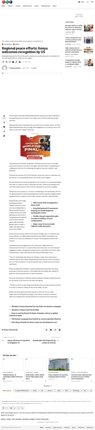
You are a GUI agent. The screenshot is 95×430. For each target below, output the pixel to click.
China (66, 390)
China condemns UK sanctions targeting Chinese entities (58, 376)
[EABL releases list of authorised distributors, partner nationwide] (88, 50)
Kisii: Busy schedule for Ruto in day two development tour (34, 322)
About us (3, 419)
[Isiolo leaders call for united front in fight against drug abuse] (36, 364)
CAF (42, 390)
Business (67, 54)
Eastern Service (75, 413)
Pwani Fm (28, 413)
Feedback (32, 419)
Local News (8, 44)
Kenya (35, 390)
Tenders (9, 419)
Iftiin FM (90, 413)
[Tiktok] (15, 408)
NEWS (17, 44)
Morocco (50, 390)
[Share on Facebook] (3, 61)
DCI (85, 390)
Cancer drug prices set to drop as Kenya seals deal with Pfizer (73, 40)
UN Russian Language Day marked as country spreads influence (36, 319)
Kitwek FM (59, 413)
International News (8, 372)
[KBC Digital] (7, 2)
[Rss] (22, 408)
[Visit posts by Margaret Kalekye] (4, 68)
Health (36, 372)
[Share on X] (6, 61)
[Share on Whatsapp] (9, 61)
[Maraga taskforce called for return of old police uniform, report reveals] (88, 28)
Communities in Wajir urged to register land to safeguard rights (73, 62)
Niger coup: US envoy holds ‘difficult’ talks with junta (43, 225)
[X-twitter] (7, 408)
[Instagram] (18, 408)
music (59, 390)
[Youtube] (11, 408)
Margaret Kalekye (15, 68)
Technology (76, 390)
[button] (79, 2)
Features (73, 372)
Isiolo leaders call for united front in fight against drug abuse (35, 377)
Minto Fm (35, 413)
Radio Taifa (4, 413)
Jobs (13, 419)
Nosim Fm (11, 415)
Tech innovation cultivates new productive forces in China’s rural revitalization (81, 377)
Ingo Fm (83, 413)
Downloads (19, 419)
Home (3, 41)
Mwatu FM (51, 413)
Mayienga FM (43, 413)
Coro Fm (21, 413)
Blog (7, 41)
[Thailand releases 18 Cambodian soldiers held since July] (13, 364)
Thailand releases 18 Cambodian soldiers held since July (12, 377)
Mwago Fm (66, 413)
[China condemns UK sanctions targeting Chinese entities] (58, 364)
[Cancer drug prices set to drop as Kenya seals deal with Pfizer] (88, 40)
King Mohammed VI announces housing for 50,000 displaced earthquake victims (44, 210)
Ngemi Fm (4, 415)
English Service (13, 413)
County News (68, 66)
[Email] (13, 61)
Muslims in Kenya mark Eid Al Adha (25, 310)
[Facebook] (3, 408)
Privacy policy (45, 419)
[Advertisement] (32, 26)
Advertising (26, 419)
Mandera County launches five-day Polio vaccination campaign (36, 306)
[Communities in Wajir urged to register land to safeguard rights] (88, 62)
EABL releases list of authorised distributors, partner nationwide (73, 50)
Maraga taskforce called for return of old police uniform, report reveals (73, 27)
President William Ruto (22, 390)
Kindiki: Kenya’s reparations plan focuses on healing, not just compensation (45, 218)
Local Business (74, 54)
